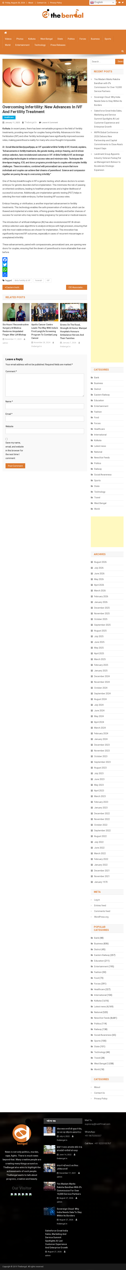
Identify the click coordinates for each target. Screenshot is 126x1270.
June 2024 (99, 710)
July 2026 (99, 568)
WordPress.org (101, 917)
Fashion (98, 412)
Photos (19, 39)
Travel (97, 497)
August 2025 (100, 630)
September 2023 (102, 762)
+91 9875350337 (93, 1136)
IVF (48, 280)
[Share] (44, 274)
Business (95, 39)
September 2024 (102, 693)
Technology (40, 45)
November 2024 (102, 682)
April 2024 (99, 722)
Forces (83, 39)
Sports (108, 39)
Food (96, 417)
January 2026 (101, 602)
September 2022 (102, 830)
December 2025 (102, 608)
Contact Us (41, 3)
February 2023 (101, 802)
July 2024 (99, 705)
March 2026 (100, 590)
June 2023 (99, 779)
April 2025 (99, 653)
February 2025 (101, 665)
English (98, 2)
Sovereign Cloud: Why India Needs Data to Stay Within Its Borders (108, 101)
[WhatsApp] (44, 269)
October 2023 (100, 756)
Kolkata (31, 39)
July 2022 (99, 842)
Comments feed (102, 911)
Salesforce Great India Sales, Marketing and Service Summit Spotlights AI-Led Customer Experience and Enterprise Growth (108, 119)
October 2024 (100, 688)
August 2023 (100, 767)
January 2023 (101, 807)
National (98, 452)
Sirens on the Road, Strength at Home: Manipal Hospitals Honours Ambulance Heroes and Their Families (73, 331)
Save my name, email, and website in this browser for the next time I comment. (15, 450)
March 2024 (100, 728)
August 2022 (100, 836)
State (60, 39)
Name (9, 401)
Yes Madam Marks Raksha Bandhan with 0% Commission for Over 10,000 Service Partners (108, 85)
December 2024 (102, 676)
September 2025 (102, 625)
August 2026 (100, 562)
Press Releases (58, 45)
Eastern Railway (102, 395)
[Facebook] (44, 259)
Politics (71, 39)
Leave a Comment (50, 122)
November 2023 (102, 750)
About (30, 3)
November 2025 (102, 613)
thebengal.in (30, 122)
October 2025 (100, 619)
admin (5, 343)
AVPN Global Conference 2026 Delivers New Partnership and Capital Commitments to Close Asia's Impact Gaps (108, 140)
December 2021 (102, 870)
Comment (11, 371)
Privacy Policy (56, 3)
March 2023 (100, 796)
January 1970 (101, 882)
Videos (8, 39)
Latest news (100, 446)
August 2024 (100, 699)
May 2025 (99, 648)
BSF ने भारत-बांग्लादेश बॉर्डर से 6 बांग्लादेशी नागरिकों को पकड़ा (69, 1149)
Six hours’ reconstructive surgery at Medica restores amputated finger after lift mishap (16, 329)
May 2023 (99, 785)
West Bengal (46, 39)
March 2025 (100, 659)
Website (9, 426)
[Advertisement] (107, 270)
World (7, 45)
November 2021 (102, 876)
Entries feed (100, 905)
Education (99, 400)
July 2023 (99, 773)
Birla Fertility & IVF (22, 280)
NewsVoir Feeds (102, 457)
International (100, 434)
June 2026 (99, 573)
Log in (97, 900)
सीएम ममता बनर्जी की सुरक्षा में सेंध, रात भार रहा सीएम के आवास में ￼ (69, 1130)
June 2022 (99, 848)
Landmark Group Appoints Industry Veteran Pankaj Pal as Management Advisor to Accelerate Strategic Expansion (107, 162)
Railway (98, 469)
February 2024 (101, 733)
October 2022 (100, 825)
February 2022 (101, 859)
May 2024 (99, 716)
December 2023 (102, 745)
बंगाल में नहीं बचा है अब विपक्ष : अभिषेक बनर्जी (68, 1167)
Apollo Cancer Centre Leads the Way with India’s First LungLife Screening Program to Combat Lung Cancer (44, 331)
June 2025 (99, 642)
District (97, 389)
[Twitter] (44, 264)
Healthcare (9, 117)
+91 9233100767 (102, 1143)
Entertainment (22, 45)
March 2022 (100, 853)
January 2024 (101, 739)
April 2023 (99, 790)
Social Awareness (103, 474)
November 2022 (102, 819)
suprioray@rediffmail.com (97, 1124)
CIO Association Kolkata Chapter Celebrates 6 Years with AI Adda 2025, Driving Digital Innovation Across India (78, 287)
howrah (38, 280)
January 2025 (101, 670)
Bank (96, 377)
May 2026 (99, 579)
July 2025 (99, 636)
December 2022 (102, 813)
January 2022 (101, 865)
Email (9, 414)
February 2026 (101, 596)
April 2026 (99, 585)
